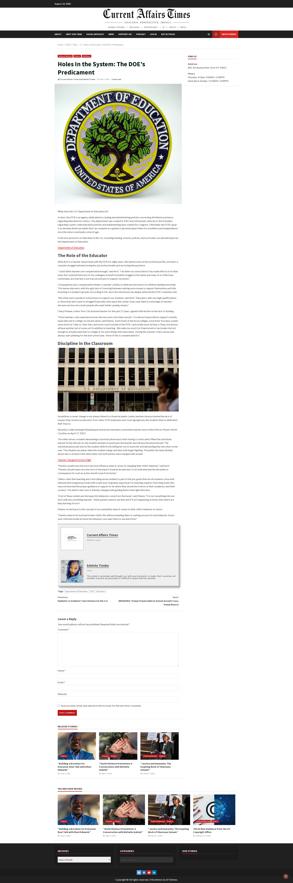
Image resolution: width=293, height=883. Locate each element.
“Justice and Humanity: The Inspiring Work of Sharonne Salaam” (159, 746)
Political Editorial (150, 756)
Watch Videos (229, 34)
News (111, 34)
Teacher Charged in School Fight (74, 459)
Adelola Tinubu (88, 79)
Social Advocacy (95, 34)
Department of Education (71, 247)
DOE (92, 591)
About (58, 34)
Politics (77, 56)
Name (62, 670)
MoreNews (156, 879)
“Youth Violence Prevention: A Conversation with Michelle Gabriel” (118, 746)
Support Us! (125, 34)
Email (61, 682)
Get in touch (168, 34)
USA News (86, 56)
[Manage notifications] (285, 876)
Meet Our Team (74, 34)
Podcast (141, 34)
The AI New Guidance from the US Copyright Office (214, 809)
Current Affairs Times (69, 79)
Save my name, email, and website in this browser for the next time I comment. (101, 705)
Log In (153, 34)
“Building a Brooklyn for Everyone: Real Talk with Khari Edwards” (77, 746)
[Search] (209, 34)
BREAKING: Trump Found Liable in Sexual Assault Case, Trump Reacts (149, 601)
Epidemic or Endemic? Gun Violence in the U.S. (83, 599)
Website (62, 694)
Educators (100, 591)
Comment (64, 629)
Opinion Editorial (65, 56)
